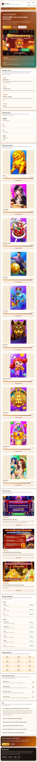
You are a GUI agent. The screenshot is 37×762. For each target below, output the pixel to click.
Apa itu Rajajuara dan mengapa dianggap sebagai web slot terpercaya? (16, 708)
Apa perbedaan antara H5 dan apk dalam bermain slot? (13, 725)
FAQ (33, 5)
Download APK (5, 744)
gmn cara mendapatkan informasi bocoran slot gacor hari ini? (15, 729)
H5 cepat (10, 756)
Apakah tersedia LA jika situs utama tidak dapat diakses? (14, 732)
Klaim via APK (18, 525)
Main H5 (14, 27)
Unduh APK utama (7, 27)
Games (28, 2)
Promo (33, 2)
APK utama (5, 756)
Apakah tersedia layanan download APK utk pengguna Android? (15, 722)
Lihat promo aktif (22, 27)
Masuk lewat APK (18, 180)
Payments (29, 5)
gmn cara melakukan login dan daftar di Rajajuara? (12, 718)
